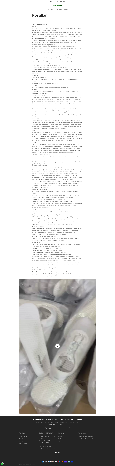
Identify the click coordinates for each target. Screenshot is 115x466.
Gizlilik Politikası (23, 436)
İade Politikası (22, 441)
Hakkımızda (61, 438)
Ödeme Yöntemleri (63, 441)
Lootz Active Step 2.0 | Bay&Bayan (86, 438)
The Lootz (25, 464)
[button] (20, 5)
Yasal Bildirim (22, 446)
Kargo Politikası (23, 438)
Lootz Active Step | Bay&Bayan (86, 436)
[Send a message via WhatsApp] (2, 463)
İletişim (60, 436)
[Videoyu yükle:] (57, 346)
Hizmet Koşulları (23, 443)
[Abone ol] (68, 428)
